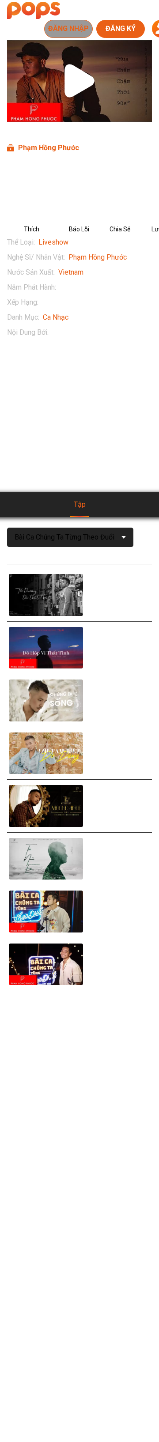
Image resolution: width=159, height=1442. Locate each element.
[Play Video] (79, 81)
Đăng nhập (68, 28)
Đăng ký (121, 28)
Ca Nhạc (55, 317)
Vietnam (70, 272)
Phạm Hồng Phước (97, 257)
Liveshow (53, 242)
